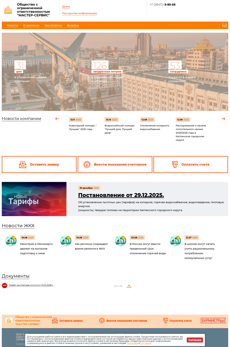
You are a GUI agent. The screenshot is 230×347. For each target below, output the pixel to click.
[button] (57, 118)
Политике (132, 343)
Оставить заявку (71, 320)
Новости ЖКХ (18, 226)
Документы (15, 276)
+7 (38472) (163, 4)
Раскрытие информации (79, 13)
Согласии (145, 343)
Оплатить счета (181, 320)
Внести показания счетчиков (126, 320)
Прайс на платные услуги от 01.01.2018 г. (31, 285)
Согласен (194, 340)
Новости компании (21, 118)
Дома (66, 6)
